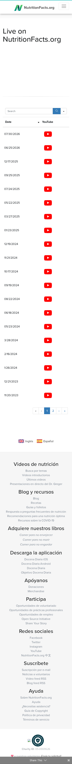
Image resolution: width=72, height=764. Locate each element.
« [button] (35, 411)
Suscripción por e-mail (36, 670)
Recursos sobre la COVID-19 (36, 520)
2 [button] (53, 411)
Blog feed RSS (36, 683)
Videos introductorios (36, 475)
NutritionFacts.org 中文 (36, 655)
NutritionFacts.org (38, 7)
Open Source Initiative (36, 619)
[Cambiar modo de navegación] (64, 6)
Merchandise (36, 591)
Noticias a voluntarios (36, 674)
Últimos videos (36, 479)
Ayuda (36, 702)
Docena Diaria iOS (36, 559)
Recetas (36, 503)
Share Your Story (36, 623)
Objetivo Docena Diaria (36, 572)
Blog (36, 498)
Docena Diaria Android (36, 564)
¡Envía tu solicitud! (51, 756)
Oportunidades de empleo (36, 614)
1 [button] (47, 411)
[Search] (57, 111)
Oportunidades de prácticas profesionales (36, 610)
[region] (36, 264)
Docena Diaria (36, 568)
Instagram (36, 646)
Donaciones (36, 587)
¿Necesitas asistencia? (36, 706)
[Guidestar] (29, 740)
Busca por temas (36, 471)
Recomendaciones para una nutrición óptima (36, 516)
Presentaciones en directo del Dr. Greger (36, 484)
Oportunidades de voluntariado (36, 606)
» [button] (64, 411)
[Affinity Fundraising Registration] (37, 740)
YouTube (36, 651)
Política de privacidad (36, 715)
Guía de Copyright (36, 711)
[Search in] (64, 111)
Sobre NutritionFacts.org (36, 697)
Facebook (36, 638)
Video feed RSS (36, 679)
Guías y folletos (36, 507)
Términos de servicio (36, 719)
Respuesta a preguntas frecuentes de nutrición (36, 512)
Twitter (36, 642)
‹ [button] (41, 411)
